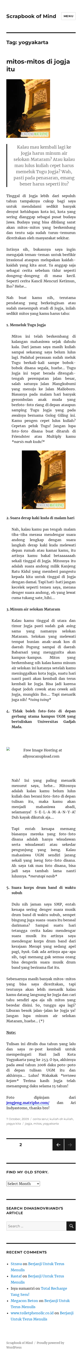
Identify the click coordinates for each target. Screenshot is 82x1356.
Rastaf (16, 1276)
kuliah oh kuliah (61, 1119)
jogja (28, 1123)
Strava (16, 1264)
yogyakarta (51, 1123)
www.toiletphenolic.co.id (32, 1313)
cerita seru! (40, 1119)
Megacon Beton (24, 1300)
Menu (68, 16)
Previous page (58, 1150)
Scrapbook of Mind (31, 16)
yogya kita (13, 1123)
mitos (37, 1123)
